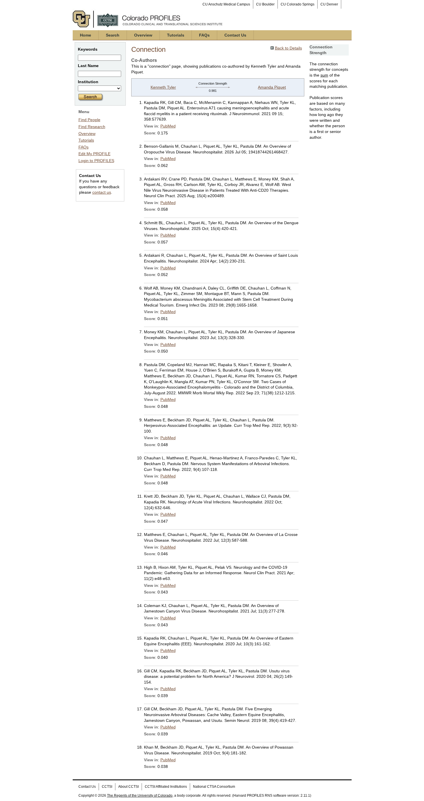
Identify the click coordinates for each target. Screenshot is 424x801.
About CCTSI (128, 787)
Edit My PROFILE (94, 153)
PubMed (168, 126)
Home (85, 35)
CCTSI (107, 787)
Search (112, 35)
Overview (143, 35)
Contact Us (235, 35)
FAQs (204, 35)
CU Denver (329, 4)
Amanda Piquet (272, 87)
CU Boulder (265, 4)
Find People (89, 119)
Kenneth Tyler (163, 87)
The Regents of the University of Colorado (139, 796)
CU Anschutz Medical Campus (226, 4)
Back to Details (288, 48)
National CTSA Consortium (214, 787)
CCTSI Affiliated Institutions (166, 787)
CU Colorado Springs (297, 4)
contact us (101, 192)
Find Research (91, 126)
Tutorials (175, 35)
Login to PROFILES (96, 160)
